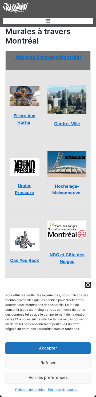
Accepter (48, 348)
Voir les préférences (48, 377)
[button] (88, 285)
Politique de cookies (30, 390)
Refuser (48, 362)
